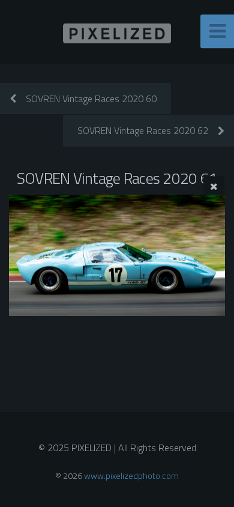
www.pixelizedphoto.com (131, 475)
